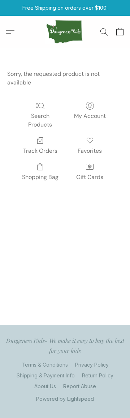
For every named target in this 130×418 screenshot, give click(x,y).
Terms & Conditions (45, 365)
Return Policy (97, 375)
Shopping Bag (40, 177)
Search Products (40, 120)
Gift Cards (89, 177)
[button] (65, 32)
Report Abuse (79, 386)
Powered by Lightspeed (65, 399)
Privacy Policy (92, 365)
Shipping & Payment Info (46, 375)
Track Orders (40, 151)
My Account (90, 116)
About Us (45, 386)
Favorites (90, 151)
